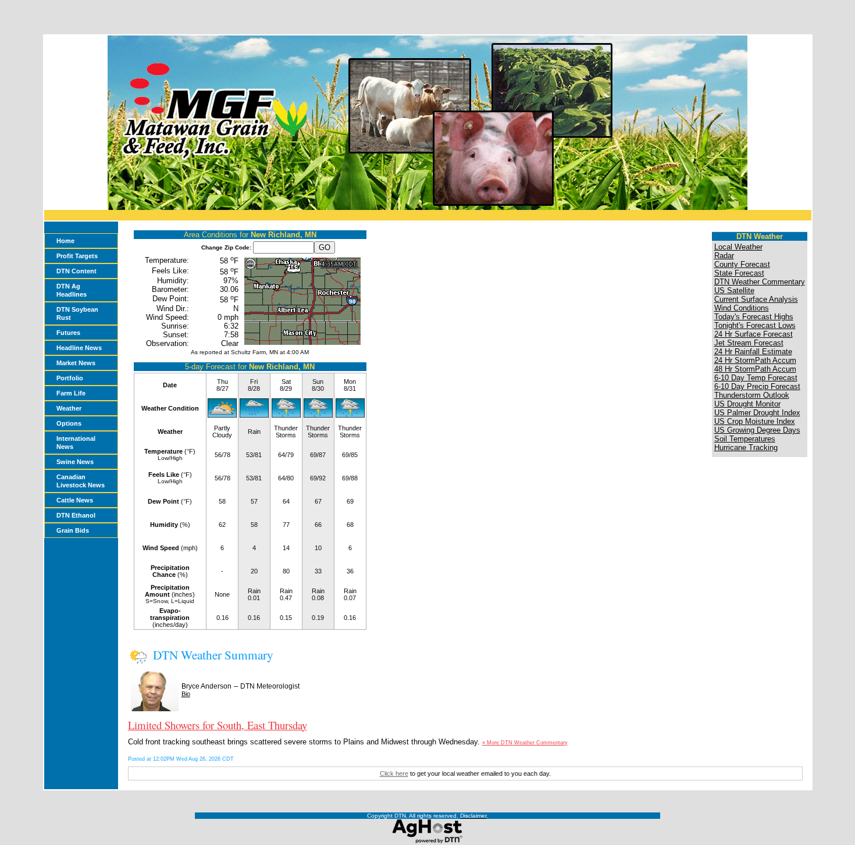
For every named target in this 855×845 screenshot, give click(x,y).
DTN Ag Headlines (71, 290)
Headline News (79, 347)
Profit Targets (77, 255)
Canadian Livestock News (80, 481)
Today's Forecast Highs (753, 316)
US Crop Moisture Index (754, 421)
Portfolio (69, 378)
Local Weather (738, 247)
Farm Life (71, 393)
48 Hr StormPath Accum (755, 369)
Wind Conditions (741, 308)
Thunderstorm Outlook (751, 395)
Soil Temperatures (744, 438)
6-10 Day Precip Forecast (757, 386)
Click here (394, 773)
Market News (75, 362)
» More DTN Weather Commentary (525, 743)
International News (75, 442)
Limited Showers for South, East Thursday (217, 725)
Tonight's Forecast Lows (755, 325)
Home (65, 240)
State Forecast (739, 273)
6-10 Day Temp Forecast (755, 377)
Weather (68, 408)
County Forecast (742, 264)
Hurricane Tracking (746, 447)
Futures (68, 332)
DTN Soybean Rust (77, 313)
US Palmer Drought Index (757, 412)
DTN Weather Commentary (759, 281)
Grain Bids (72, 530)
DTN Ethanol (75, 515)
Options (68, 423)
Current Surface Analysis (756, 299)
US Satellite (734, 290)
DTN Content (76, 271)
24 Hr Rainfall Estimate (753, 351)
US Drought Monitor (747, 404)
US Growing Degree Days (757, 430)
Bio (185, 693)
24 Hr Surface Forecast (753, 334)
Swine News (75, 461)
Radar (724, 255)
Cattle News (74, 500)
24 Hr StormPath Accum (755, 360)
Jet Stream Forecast (748, 342)
